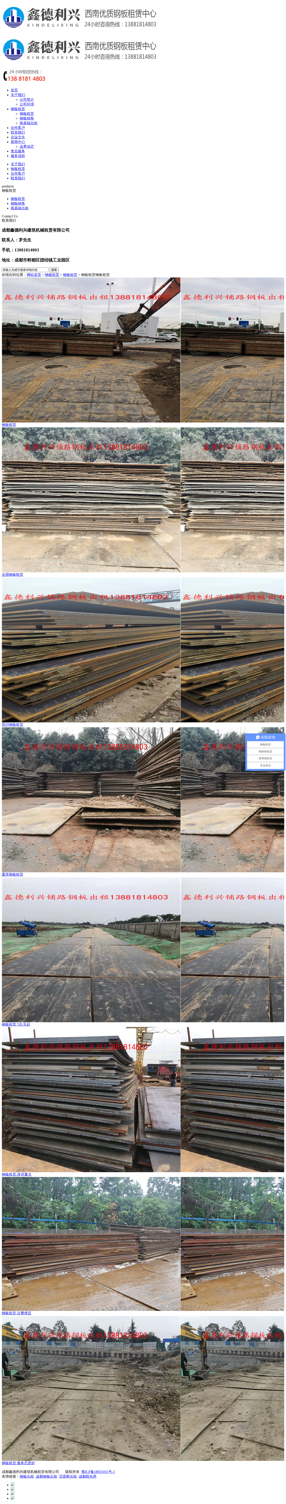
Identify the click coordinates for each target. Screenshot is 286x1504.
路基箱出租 (29, 123)
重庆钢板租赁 (12, 874)
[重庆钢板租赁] (143, 799)
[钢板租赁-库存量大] (143, 1099)
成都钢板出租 (46, 1476)
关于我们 (18, 95)
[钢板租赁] (143, 350)
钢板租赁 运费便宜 (16, 1313)
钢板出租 (27, 1476)
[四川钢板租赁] (143, 649)
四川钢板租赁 (12, 724)
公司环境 (27, 104)
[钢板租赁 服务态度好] (143, 1388)
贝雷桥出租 (68, 1476)
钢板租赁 (18, 109)
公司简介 (27, 99)
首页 (14, 90)
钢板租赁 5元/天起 (16, 1024)
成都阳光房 (88, 1476)
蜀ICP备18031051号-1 (98, 1472)
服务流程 (18, 156)
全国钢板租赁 (12, 574)
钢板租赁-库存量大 (17, 1174)
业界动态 (27, 146)
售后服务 (18, 151)
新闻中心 (18, 142)
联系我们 (18, 132)
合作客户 (18, 128)
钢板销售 (27, 118)
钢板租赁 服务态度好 (18, 1463)
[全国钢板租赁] (143, 499)
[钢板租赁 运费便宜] (143, 1244)
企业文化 (18, 137)
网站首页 (34, 275)
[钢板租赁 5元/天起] (143, 949)
